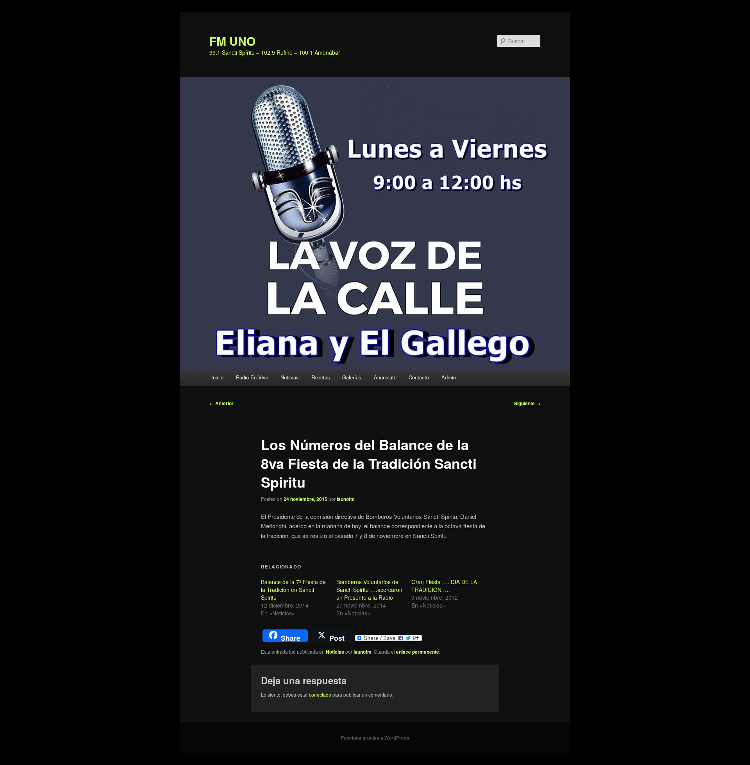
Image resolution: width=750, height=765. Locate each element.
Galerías (351, 377)
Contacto (419, 377)
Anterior (221, 403)
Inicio (217, 377)
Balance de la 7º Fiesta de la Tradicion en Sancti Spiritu (293, 589)
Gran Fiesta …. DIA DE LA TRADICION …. (444, 585)
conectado (320, 694)
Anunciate (385, 377)
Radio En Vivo (252, 377)
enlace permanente (417, 651)
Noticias (289, 377)
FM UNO (232, 40)
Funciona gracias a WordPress (375, 737)
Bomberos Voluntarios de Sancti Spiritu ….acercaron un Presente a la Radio (369, 589)
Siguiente (527, 403)
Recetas (320, 377)
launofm (346, 498)
